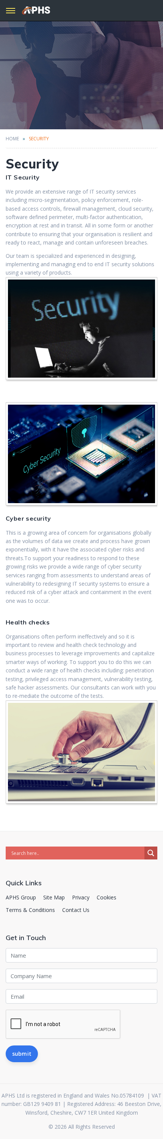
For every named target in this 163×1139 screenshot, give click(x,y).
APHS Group (21, 897)
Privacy (80, 897)
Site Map (54, 897)
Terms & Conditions (30, 909)
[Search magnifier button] (150, 853)
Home (12, 138)
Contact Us (75, 909)
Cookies (106, 897)
